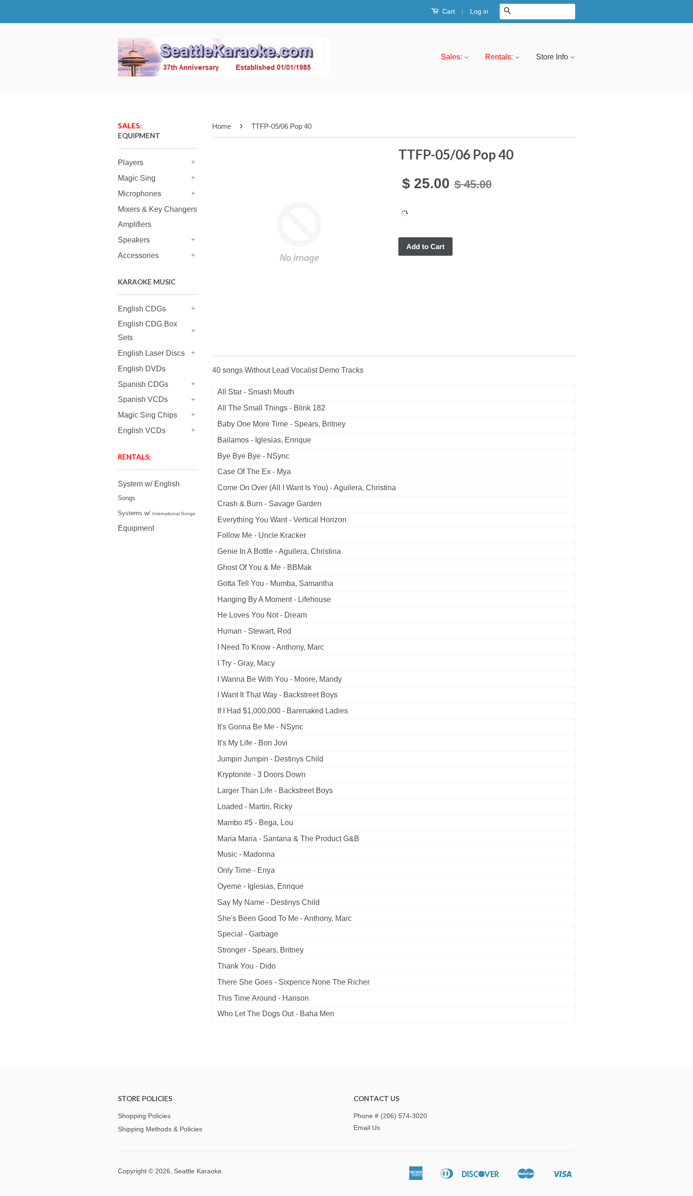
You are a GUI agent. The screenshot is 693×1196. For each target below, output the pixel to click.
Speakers (134, 240)
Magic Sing (137, 178)
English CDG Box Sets (147, 331)
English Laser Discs (151, 353)
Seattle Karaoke (198, 1171)
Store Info (553, 57)
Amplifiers (134, 224)
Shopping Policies (144, 1116)
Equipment (136, 528)
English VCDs (141, 431)
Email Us (367, 1127)
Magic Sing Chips (147, 415)
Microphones (139, 194)
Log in (479, 11)
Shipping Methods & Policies (160, 1129)
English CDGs (142, 309)
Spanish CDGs (143, 384)
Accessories (138, 255)
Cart (447, 11)
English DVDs (141, 369)
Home (221, 126)
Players (130, 163)
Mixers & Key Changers (157, 209)
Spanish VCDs (143, 399)
